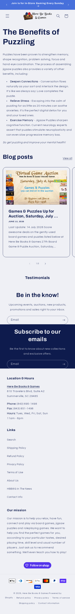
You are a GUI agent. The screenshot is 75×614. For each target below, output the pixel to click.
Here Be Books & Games (35, 593)
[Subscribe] (64, 320)
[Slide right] (45, 263)
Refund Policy (15, 456)
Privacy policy (41, 598)
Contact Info (14, 497)
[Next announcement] (68, 5)
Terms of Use (15, 472)
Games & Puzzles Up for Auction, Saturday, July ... (33, 213)
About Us (12, 480)
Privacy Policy (15, 464)
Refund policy (23, 598)
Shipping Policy (16, 448)
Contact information (48, 603)
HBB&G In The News (19, 489)
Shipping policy (27, 603)
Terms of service (61, 598)
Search (11, 439)
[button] (7, 16)
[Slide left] (29, 263)
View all (67, 158)
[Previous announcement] (6, 5)
